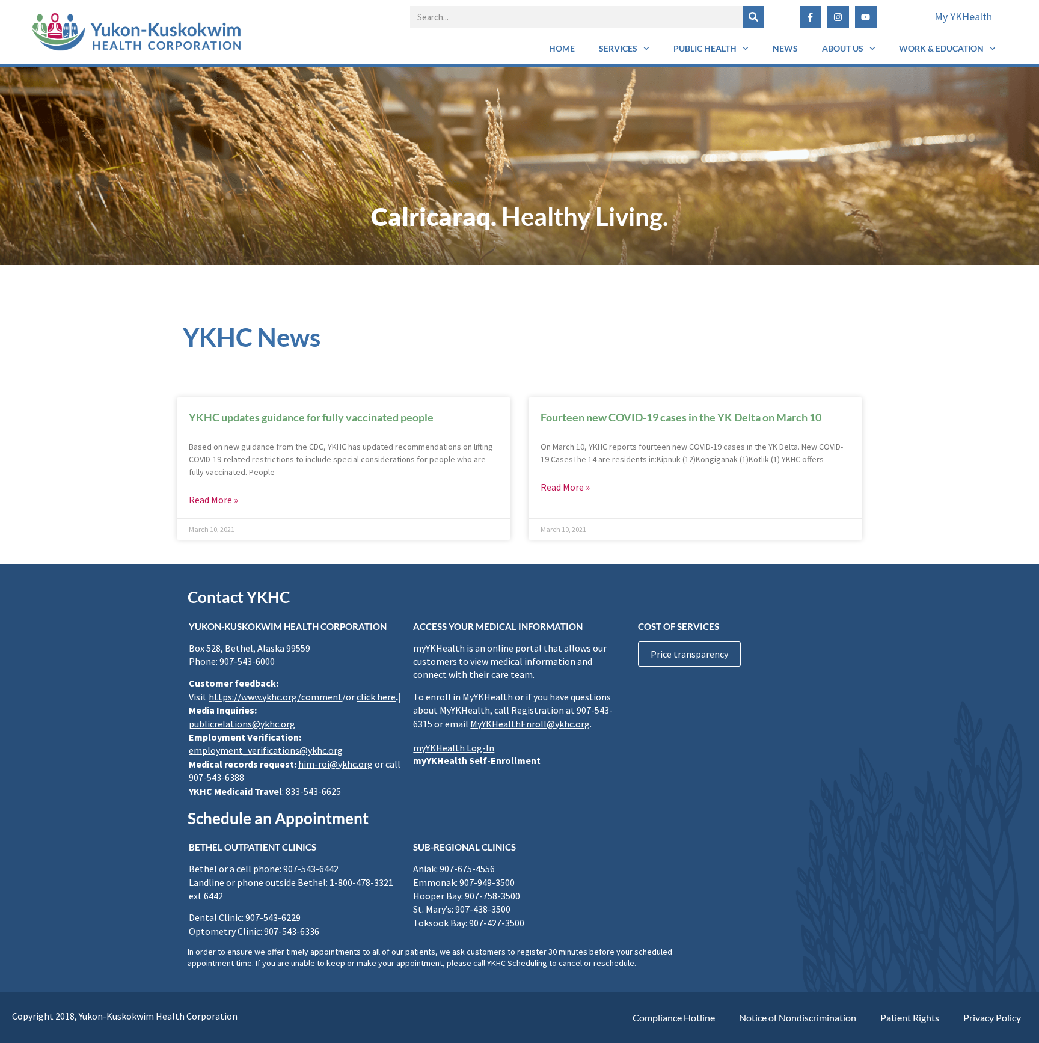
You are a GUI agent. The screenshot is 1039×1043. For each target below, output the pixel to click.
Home (562, 48)
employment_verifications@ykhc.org (266, 750)
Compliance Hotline (674, 1017)
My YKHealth (963, 16)
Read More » (213, 500)
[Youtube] (866, 17)
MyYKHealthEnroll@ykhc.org (530, 724)
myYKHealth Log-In (453, 748)
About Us (842, 48)
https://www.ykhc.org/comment (275, 697)
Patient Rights (909, 1017)
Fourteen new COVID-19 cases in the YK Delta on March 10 (681, 417)
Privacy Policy (992, 1017)
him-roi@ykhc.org (335, 764)
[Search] (753, 17)
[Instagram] (838, 17)
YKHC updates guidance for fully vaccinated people (311, 417)
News (785, 48)
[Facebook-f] (810, 17)
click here (376, 697)
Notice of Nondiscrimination (797, 1017)
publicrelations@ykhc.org (242, 724)
